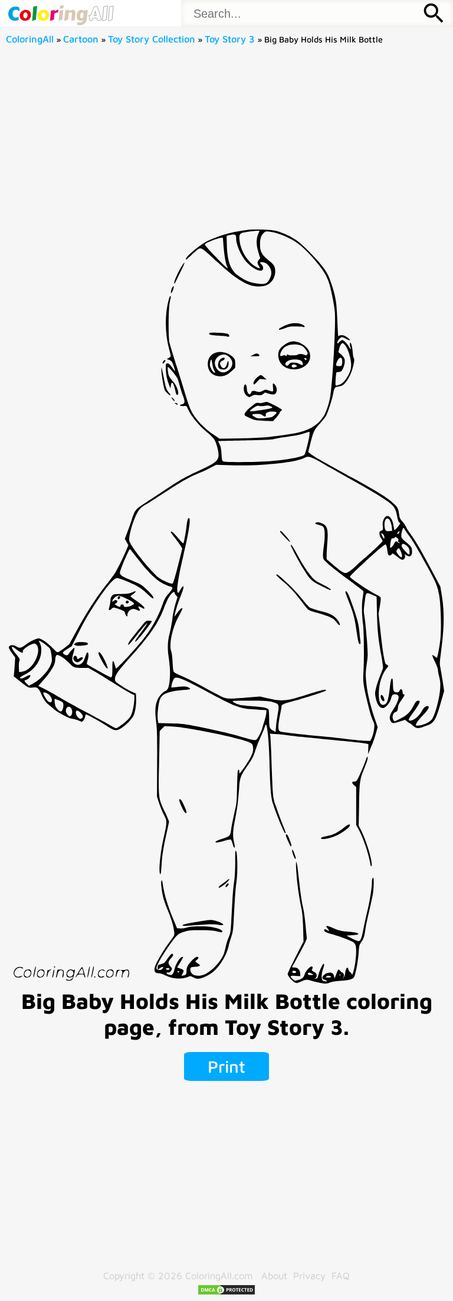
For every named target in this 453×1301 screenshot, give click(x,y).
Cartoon (81, 38)
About (274, 1275)
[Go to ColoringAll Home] (60, 13)
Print (226, 1066)
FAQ (340, 1275)
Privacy (309, 1275)
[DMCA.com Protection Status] (226, 1291)
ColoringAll (30, 38)
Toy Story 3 (230, 38)
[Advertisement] (226, 141)
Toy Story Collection (151, 38)
